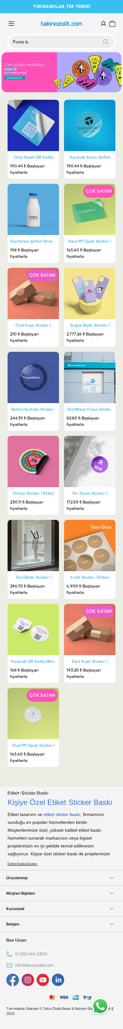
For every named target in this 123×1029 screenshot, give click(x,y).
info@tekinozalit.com (34, 965)
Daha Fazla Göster (23, 864)
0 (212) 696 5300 (31, 954)
